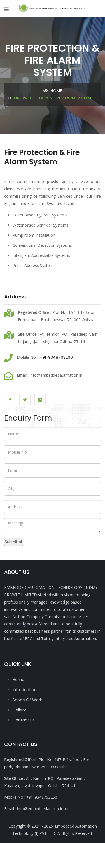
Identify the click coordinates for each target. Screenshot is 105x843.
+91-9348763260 (56, 357)
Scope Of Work (27, 700)
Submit (11, 541)
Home (55, 90)
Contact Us (24, 720)
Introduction (25, 690)
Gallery (19, 710)
